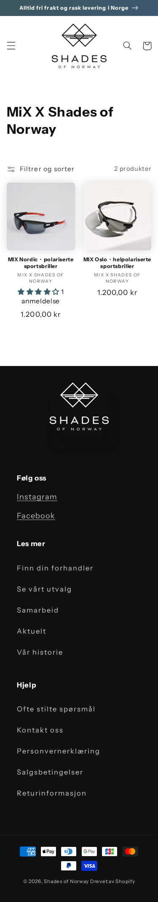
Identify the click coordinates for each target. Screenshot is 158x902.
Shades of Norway (66, 881)
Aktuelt (31, 631)
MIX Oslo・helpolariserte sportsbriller (117, 262)
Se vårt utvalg (44, 589)
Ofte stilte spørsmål (56, 709)
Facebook (36, 515)
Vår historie (40, 652)
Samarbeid (38, 610)
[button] (11, 46)
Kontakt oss (40, 730)
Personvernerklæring (58, 751)
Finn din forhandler (55, 568)
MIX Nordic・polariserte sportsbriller (41, 262)
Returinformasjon (52, 793)
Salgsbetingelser (50, 772)
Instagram (37, 496)
